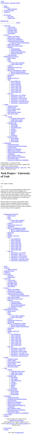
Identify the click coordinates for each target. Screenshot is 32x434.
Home (5, 6)
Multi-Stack (11, 75)
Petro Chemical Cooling (14, 155)
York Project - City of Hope (18, 95)
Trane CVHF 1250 (16, 89)
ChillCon (10, 66)
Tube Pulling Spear (16, 127)
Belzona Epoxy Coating (14, 38)
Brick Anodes (14, 140)
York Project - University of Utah (20, 101)
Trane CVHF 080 (15, 84)
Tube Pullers (14, 124)
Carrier (9, 61)
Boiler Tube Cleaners (16, 121)
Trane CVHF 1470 (16, 90)
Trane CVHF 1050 (16, 86)
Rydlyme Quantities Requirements (20, 42)
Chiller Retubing (15, 49)
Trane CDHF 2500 (16, 92)
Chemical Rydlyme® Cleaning (16, 41)
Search (18, 22)
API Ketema (11, 69)
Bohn (9, 59)
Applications (7, 143)
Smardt (9, 76)
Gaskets (6, 104)
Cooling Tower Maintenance (15, 39)
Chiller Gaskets (12, 107)
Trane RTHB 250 (15, 81)
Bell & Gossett (11, 58)
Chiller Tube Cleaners (17, 120)
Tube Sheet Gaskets (13, 113)
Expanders (14, 130)
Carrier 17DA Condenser (17, 62)
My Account (7, 15)
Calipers (13, 129)
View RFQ (10, 16)
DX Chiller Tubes (12, 32)
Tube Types (7, 25)
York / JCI (10, 93)
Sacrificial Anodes (12, 137)
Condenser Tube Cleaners (18, 118)
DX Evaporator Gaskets (14, 109)
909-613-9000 (23, 423)
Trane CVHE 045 (16, 83)
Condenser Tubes (12, 28)
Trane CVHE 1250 (16, 87)
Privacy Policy (8, 414)
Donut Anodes (15, 138)
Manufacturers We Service (11, 56)
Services (6, 35)
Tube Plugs (14, 135)
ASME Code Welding (13, 36)
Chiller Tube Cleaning (13, 44)
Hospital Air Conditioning (15, 149)
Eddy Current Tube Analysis (15, 45)
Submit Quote (11, 18)
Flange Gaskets (12, 110)
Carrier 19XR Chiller (16, 64)
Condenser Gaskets (13, 106)
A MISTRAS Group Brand (16, 420)
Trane (9, 79)
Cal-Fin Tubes (11, 27)
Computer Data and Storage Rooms (17, 146)
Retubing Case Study (16, 53)
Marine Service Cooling (14, 150)
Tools (5, 115)
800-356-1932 (4, 21)
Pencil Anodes (15, 141)
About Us (6, 7)
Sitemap (6, 416)
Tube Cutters (14, 126)
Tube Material (11, 33)
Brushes (13, 132)
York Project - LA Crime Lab (19, 100)
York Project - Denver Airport (19, 98)
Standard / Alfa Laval (13, 78)
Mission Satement (12, 9)
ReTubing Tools (12, 123)
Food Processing (12, 147)
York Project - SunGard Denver (19, 103)
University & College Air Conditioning (18, 160)
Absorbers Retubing (16, 50)
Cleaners (10, 116)
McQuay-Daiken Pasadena (18, 72)
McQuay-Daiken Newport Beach (20, 73)
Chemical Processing (13, 144)
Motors (13, 133)
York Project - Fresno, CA (18, 96)
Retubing (10, 47)
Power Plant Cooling (13, 158)
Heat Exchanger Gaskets (14, 112)
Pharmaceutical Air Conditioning (16, 157)
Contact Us (7, 12)
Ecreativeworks (19, 432)
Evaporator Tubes (12, 30)
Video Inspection (12, 55)
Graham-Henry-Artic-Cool (15, 67)
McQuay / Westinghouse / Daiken (17, 70)
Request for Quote (9, 10)
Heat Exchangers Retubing (18, 52)
